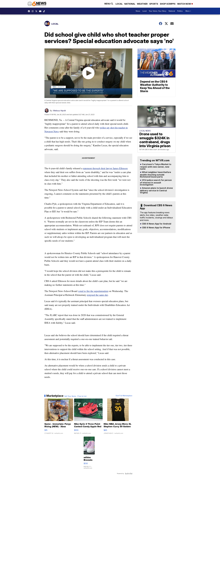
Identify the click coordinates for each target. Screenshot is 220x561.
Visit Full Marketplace (124, 396)
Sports (153, 4)
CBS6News (29, 11)
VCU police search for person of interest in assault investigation (156, 182)
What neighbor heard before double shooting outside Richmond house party (155, 174)
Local (119, 4)
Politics (180, 11)
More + (188, 11)
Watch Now (184, 4)
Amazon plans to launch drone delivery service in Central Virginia (156, 190)
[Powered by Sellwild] (128, 473)
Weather (142, 4)
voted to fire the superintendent (93, 291)
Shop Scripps (167, 4)
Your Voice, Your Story (157, 11)
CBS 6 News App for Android (156, 224)
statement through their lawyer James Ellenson (105, 168)
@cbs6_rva (44, 11)
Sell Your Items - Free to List (75, 396)
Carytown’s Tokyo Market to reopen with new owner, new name (155, 166)
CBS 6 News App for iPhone (155, 228)
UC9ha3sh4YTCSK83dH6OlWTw (41, 11)
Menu (107, 4)
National (129, 4)
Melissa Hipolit (59, 110)
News (138, 11)
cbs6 (33, 11)
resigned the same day (97, 294)
